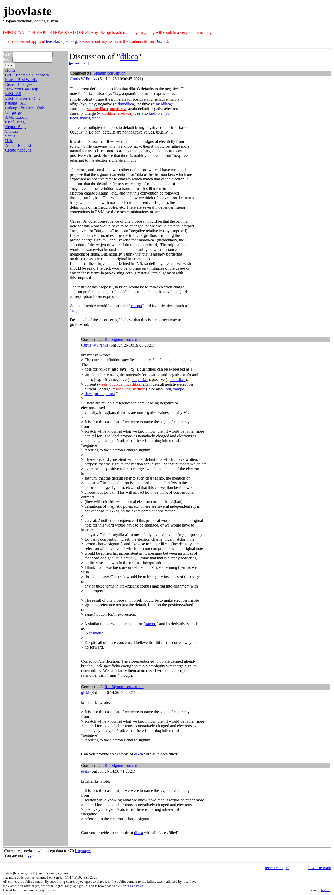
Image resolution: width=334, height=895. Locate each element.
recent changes (277, 868)
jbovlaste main (319, 868)
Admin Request (18, 145)
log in (325, 890)
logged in (32, 855)
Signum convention (109, 73)
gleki (85, 692)
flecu (74, 118)
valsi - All (13, 94)
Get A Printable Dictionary (27, 75)
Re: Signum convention (124, 339)
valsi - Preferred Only (23, 98)
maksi (85, 118)
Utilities (11, 131)
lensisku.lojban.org (61, 41)
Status (10, 136)
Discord (161, 41)
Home (10, 70)
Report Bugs (15, 126)
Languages (14, 112)
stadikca (124, 113)
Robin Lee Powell (133, 886)
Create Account (18, 150)
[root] (85, 63)
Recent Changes (18, 84)
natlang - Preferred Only (25, 108)
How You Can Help (21, 89)
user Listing (15, 122)
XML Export (16, 117)
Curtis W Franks (83, 79)
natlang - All (15, 103)
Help (9, 140)
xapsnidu (79, 310)
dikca (129, 56)
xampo (164, 113)
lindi (152, 113)
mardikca (163, 104)
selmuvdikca (97, 108)
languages (83, 851)
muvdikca (118, 108)
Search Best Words (21, 79)
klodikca (109, 113)
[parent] (75, 63)
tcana (96, 118)
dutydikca (126, 104)
